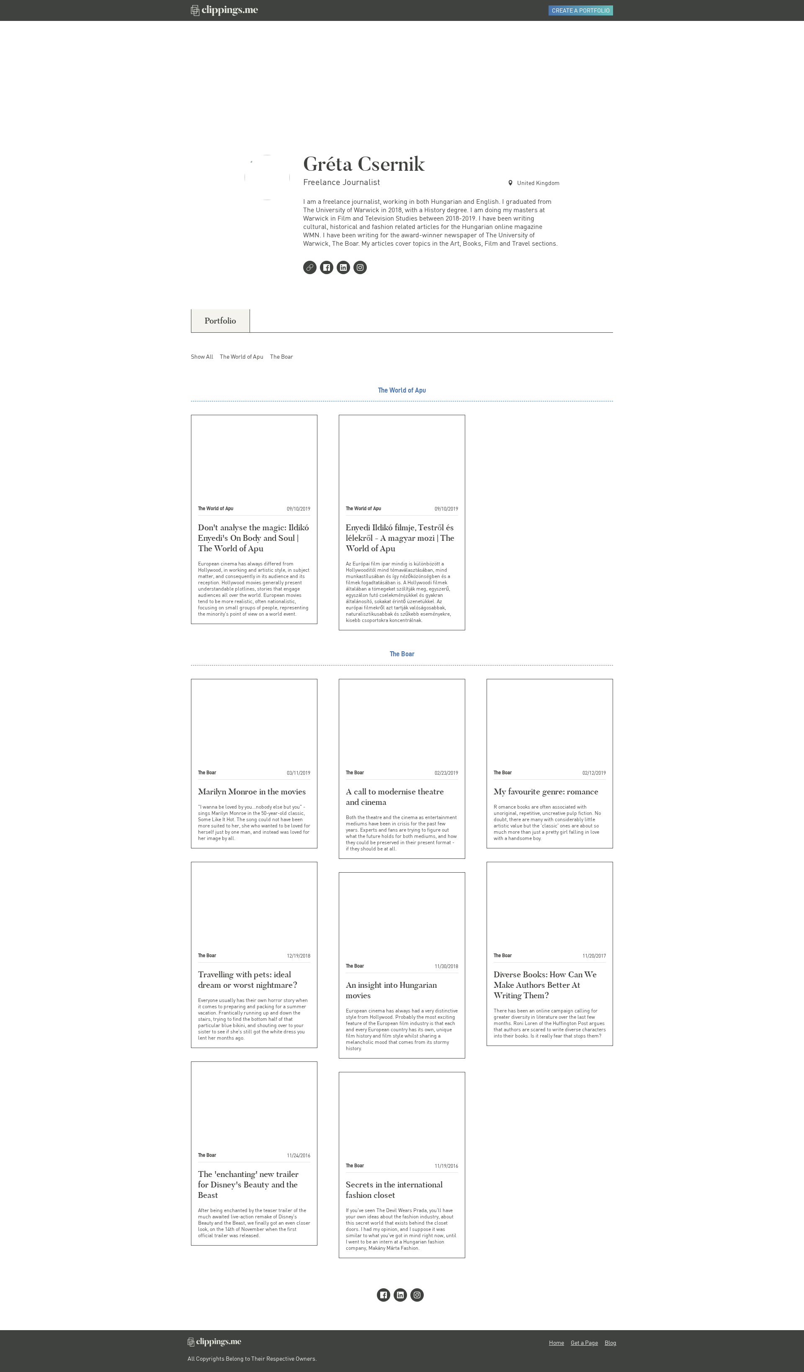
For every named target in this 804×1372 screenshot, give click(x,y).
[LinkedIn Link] (345, 268)
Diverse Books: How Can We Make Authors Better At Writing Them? (545, 985)
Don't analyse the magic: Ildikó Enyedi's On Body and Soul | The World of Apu (253, 538)
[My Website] (311, 268)
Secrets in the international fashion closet (394, 1189)
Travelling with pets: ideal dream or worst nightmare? (248, 979)
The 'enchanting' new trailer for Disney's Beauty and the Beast (248, 1184)
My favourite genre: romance (546, 791)
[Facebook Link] (328, 268)
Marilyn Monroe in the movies (252, 791)
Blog (610, 1342)
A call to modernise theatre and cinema (395, 796)
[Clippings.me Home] (214, 1344)
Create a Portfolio (581, 10)
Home (556, 1342)
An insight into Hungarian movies (391, 990)
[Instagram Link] (361, 268)
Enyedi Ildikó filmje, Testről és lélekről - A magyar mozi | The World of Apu (400, 538)
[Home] (224, 10)
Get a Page (584, 1342)
